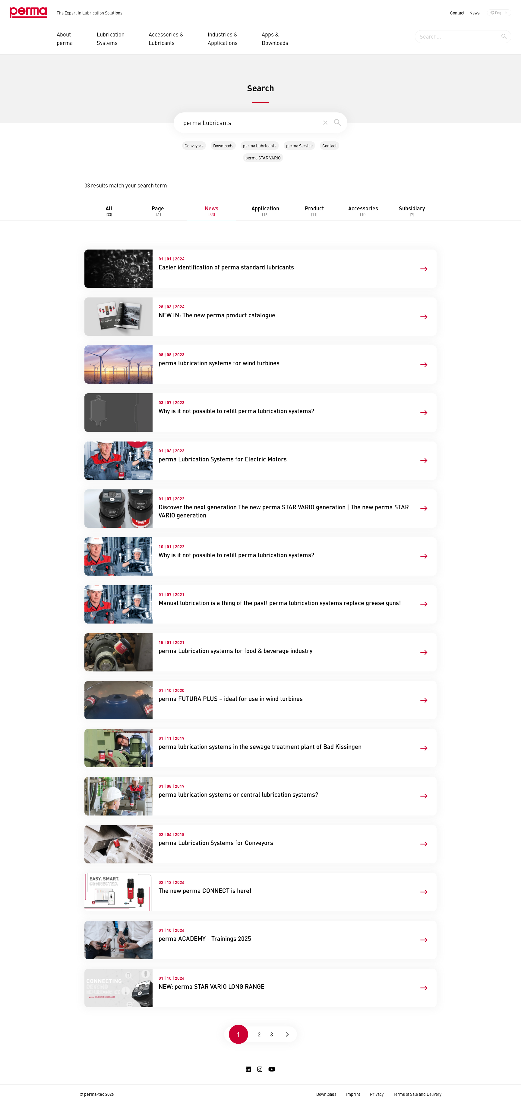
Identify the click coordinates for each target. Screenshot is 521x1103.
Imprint (353, 1094)
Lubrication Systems (111, 38)
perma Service (299, 146)
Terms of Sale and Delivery (417, 1094)
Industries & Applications (223, 38)
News (474, 13)
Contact (457, 13)
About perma (65, 38)
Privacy (377, 1094)
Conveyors (194, 146)
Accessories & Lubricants (166, 38)
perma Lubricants (259, 146)
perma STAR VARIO (263, 158)
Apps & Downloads (275, 38)
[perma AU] (28, 12)
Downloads (223, 146)
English (501, 12)
